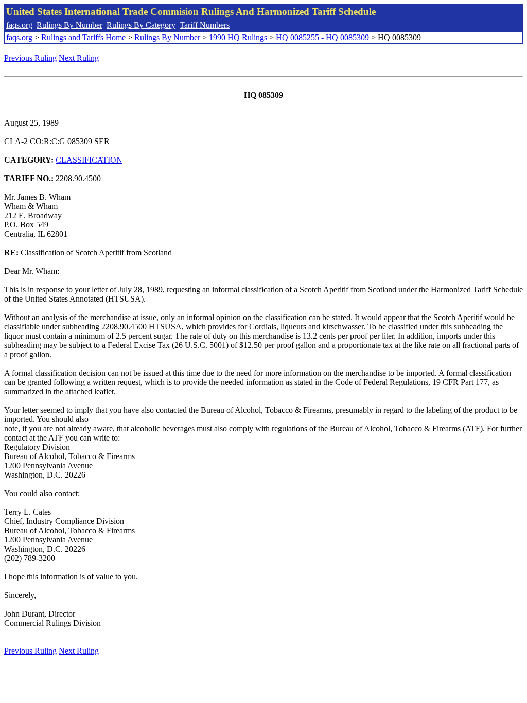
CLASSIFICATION (89, 159)
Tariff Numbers (205, 25)
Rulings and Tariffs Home (83, 37)
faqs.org (19, 25)
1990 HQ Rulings (238, 37)
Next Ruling (79, 58)
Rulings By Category (141, 25)
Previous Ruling (30, 58)
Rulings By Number (69, 25)
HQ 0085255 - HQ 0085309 (322, 37)
